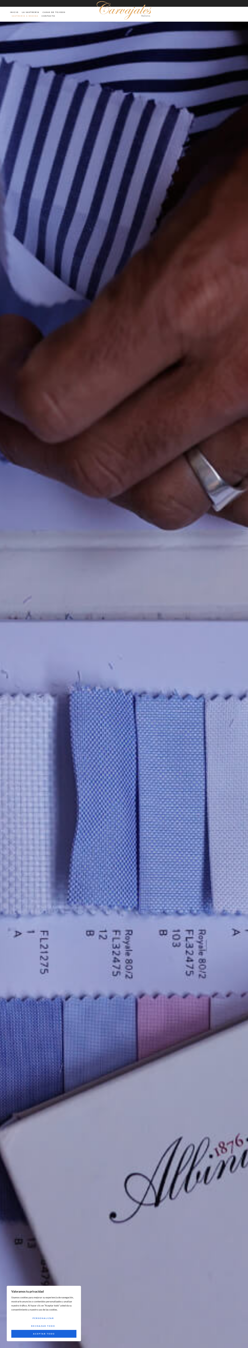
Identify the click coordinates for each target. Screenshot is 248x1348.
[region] (44, 1313)
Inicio (14, 12)
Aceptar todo (44, 1333)
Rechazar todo (43, 1326)
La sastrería (30, 12)
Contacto (48, 16)
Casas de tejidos (54, 12)
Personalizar (43, 1318)
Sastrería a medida (25, 16)
